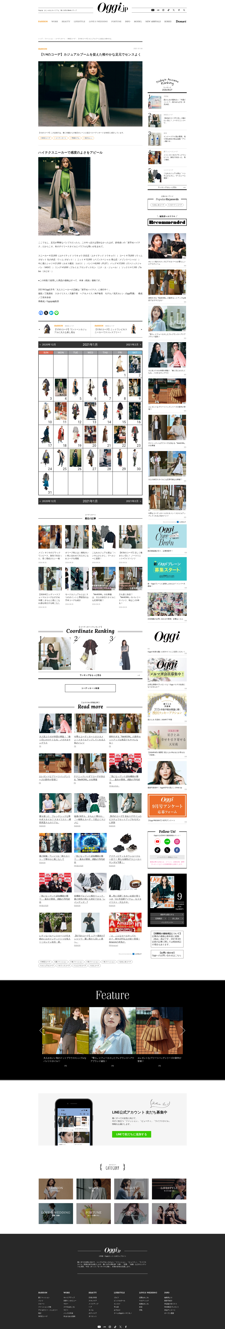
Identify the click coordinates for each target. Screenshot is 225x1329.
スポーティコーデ (175, 205)
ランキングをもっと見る (90, 675)
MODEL (138, 21)
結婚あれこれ (144, 1304)
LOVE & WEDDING (98, 21)
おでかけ (117, 1310)
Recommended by (125, 954)
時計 (40, 1313)
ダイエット (93, 1316)
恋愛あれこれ (144, 1297)
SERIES (167, 21)
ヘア (90, 1307)
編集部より (168, 1297)
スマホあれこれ (69, 1307)
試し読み (175, 918)
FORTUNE (116, 21)
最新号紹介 (168, 1301)
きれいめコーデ (125, 962)
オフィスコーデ (64, 965)
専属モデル (75, 138)
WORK (54, 21)
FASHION (43, 21)
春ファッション (77, 962)
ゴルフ (116, 1297)
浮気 (140, 1310)
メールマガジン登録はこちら (167, 857)
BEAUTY (66, 21)
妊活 (140, 1307)
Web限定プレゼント (171, 1307)
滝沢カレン (88, 138)
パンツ (40, 1301)
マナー (66, 1310)
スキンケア (93, 1301)
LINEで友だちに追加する (131, 1134)
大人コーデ (95, 965)
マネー (66, 1304)
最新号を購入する (167, 915)
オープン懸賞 (169, 1313)
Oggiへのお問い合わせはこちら (166, 955)
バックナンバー (167, 922)
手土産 (116, 1307)
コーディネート (60, 39)
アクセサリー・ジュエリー (48, 1310)
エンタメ (117, 1304)
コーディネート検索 (90, 688)
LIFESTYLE (79, 21)
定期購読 (158, 918)
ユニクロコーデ (80, 965)
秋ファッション (93, 962)
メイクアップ (93, 1304)
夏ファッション (60, 962)
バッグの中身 (68, 1313)
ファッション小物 (44, 1307)
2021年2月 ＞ (134, 344)
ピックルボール (119, 1301)
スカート (41, 1304)
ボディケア (93, 1313)
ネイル (91, 1310)
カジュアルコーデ (47, 965)
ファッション (49, 39)
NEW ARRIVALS (153, 21)
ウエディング (144, 1301)
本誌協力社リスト (170, 1304)
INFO (127, 21)
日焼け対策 (93, 1297)
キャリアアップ (69, 1297)
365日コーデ (71, 39)
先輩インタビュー (70, 1301)
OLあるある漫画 (69, 1316)
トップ (40, 39)
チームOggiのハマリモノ (123, 1313)
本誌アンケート (170, 1310)
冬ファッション (109, 962)
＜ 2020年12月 (47, 344)
